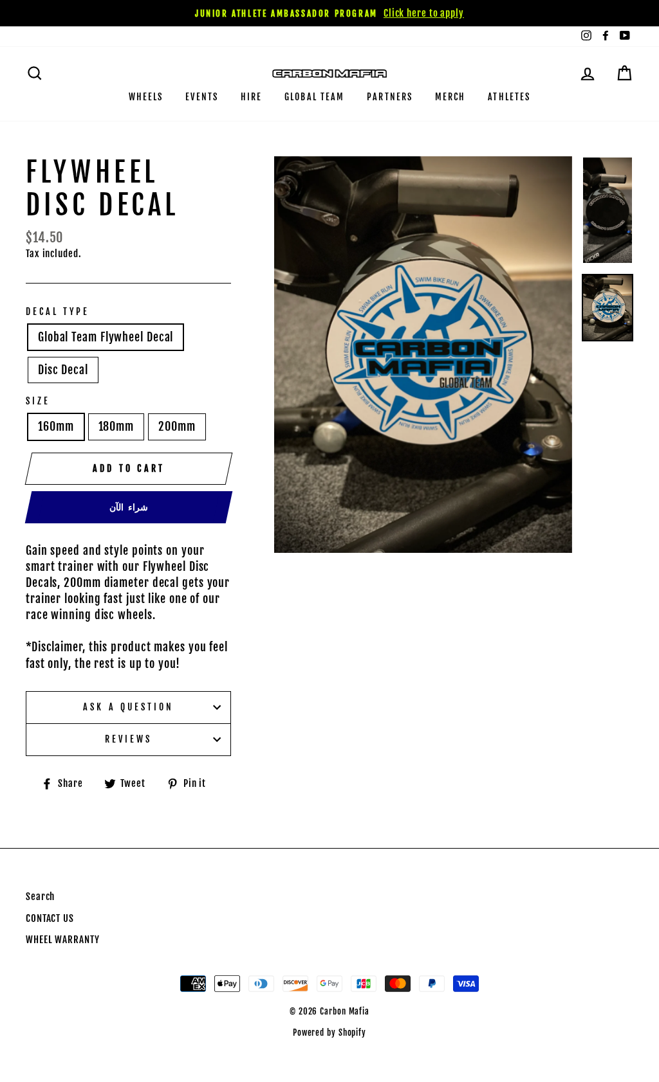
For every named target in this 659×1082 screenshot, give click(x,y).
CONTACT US (50, 918)
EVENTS (201, 96)
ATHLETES (509, 96)
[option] (329, 13)
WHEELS (146, 96)
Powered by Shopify (329, 1032)
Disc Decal (63, 370)
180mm (116, 426)
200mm (177, 426)
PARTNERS (390, 96)
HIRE (251, 96)
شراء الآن (128, 506)
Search (40, 896)
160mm (56, 426)
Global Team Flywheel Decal (105, 337)
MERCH (450, 96)
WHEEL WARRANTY (63, 939)
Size (38, 400)
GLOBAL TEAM (314, 96)
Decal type (58, 311)
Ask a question (128, 706)
